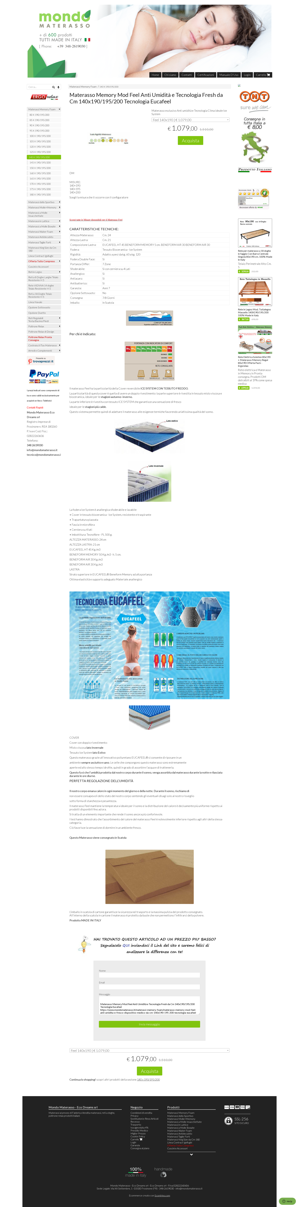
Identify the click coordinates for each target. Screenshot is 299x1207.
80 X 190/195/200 (39, 114)
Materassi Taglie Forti (39, 242)
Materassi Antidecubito (40, 236)
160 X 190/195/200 (40, 173)
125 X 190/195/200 (40, 151)
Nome (102, 970)
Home (155, 74)
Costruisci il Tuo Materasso (42, 345)
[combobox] (191, 120)
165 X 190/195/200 (40, 178)
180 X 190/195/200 (40, 194)
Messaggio (104, 994)
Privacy (134, 1115)
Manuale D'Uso (228, 74)
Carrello (261, 74)
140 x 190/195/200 (148, 1079)
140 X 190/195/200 (109, 86)
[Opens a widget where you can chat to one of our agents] (287, 1201)
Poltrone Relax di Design (41, 331)
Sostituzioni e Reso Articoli (144, 1118)
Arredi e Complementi (40, 350)
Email (102, 982)
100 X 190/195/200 (40, 135)
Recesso (135, 1121)
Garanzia (135, 1145)
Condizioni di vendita (141, 1112)
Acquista (190, 140)
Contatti (187, 74)
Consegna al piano (140, 1148)
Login (247, 74)
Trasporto (136, 1124)
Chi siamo (170, 74)
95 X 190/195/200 (39, 130)
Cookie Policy (138, 1136)
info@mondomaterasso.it (189, 1188)
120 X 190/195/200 (40, 146)
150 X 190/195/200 (40, 167)
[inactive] (253, 208)
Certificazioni (205, 74)
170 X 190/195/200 (40, 183)
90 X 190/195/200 (39, 125)
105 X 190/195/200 (40, 141)
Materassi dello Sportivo (41, 202)
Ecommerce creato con (149, 1195)
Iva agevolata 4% (139, 1127)
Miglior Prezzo (138, 1133)
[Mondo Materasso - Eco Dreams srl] (150, 41)
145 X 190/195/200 (40, 162)
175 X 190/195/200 (40, 189)
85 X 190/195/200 (39, 119)
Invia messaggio (149, 1024)
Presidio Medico (139, 1130)
